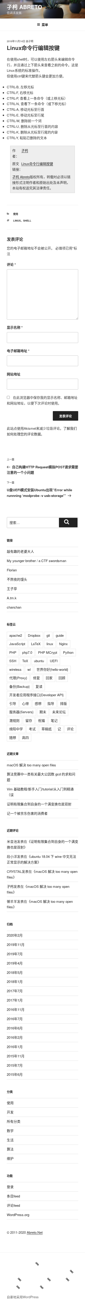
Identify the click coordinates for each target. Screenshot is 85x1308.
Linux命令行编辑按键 (37, 163)
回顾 (61, 677)
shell (27, 220)
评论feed (13, 1205)
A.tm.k (12, 597)
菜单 (45, 24)
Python (68, 652)
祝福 (41, 720)
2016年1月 (15, 1046)
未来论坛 (59, 711)
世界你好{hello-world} (52, 669)
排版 (63, 703)
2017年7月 (15, 990)
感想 (38, 703)
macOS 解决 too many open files (31, 765)
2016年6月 (15, 1028)
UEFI (54, 660)
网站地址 (13, 374)
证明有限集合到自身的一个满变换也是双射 (39, 804)
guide (60, 635)
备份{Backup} (19, 686)
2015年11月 (15, 1056)
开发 (10, 1112)
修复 (36, 677)
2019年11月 (15, 944)
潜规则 (14, 720)
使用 (15, 214)
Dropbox (34, 635)
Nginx (63, 643)
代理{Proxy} (18, 677)
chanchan (14, 607)
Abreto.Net (35, 1232)
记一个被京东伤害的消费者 (27, 813)
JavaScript (17, 643)
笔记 (54, 720)
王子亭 (12, 588)
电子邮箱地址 (18, 350)
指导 (50, 703)
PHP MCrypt (47, 652)
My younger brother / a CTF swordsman (36, 560)
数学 (10, 1130)
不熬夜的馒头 (17, 579)
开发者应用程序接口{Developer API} (36, 694)
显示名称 (15, 327)
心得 (25, 703)
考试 (32, 728)
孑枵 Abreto (24, 7)
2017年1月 (15, 1000)
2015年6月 (15, 1074)
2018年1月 (15, 981)
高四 (25, 737)
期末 (42, 711)
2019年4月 (15, 963)
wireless (15, 669)
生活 (10, 1140)
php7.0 (27, 652)
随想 (12, 737)
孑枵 (30, 41)
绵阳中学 (16, 728)
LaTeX (36, 643)
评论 (11, 264)
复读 (39, 686)
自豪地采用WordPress (23, 1297)
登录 (10, 1186)
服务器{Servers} (21, 711)
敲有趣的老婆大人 (20, 551)
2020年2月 (15, 935)
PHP (12, 652)
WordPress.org (18, 1214)
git (48, 635)
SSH (12, 660)
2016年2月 (15, 1037)
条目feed (13, 1196)
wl (29, 669)
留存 (28, 720)
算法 (10, 1149)
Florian (12, 570)
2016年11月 (15, 1009)
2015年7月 (15, 1065)
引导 (12, 703)
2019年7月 (15, 953)
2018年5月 (15, 972)
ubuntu (39, 660)
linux (17, 220)
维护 (10, 1158)
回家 (49, 677)
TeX (25, 660)
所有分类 (13, 1121)
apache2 (15, 635)
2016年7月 (15, 1018)
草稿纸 (46, 728)
